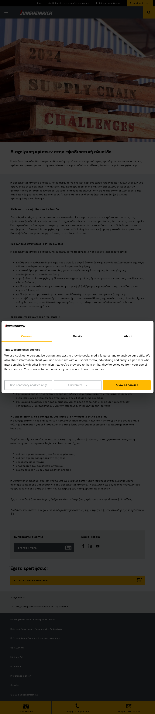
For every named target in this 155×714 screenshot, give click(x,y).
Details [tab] (77, 336)
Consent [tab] (27, 336)
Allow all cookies (127, 385)
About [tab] (128, 336)
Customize (75, 385)
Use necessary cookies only (28, 385)
